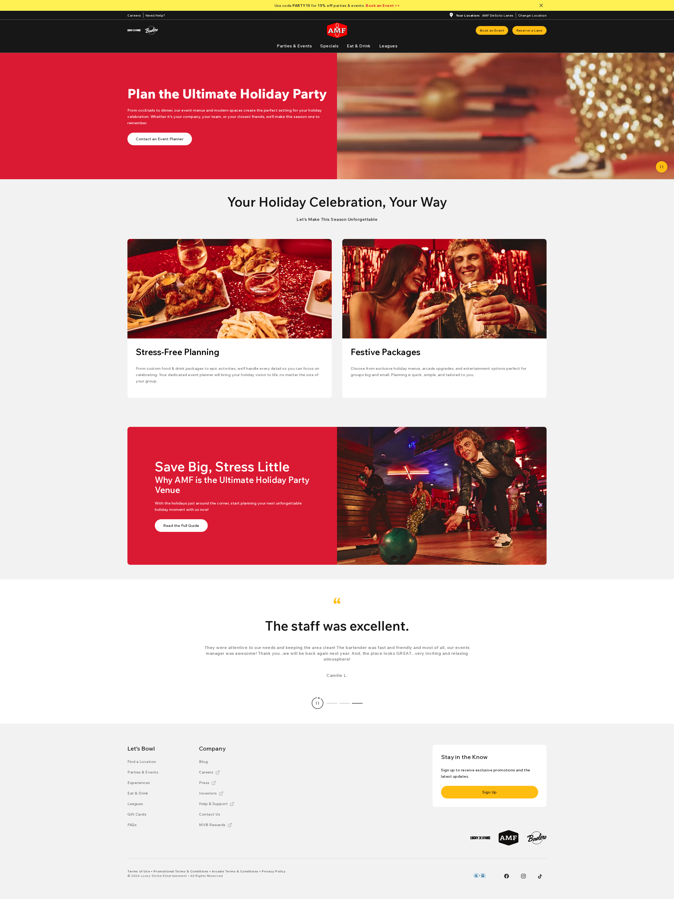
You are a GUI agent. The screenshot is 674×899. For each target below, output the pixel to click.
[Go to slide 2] (344, 703)
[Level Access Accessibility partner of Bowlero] (480, 875)
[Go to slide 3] (357, 703)
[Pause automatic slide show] (317, 703)
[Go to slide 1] (332, 703)
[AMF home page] (337, 30)
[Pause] (661, 167)
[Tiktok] (540, 876)
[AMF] (508, 838)
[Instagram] (523, 876)
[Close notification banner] (542, 5)
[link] (492, 30)
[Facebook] (506, 876)
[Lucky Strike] (134, 30)
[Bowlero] (151, 30)
